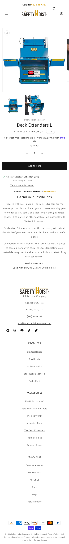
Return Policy (35, 501)
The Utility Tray (34, 415)
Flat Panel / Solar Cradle (34, 408)
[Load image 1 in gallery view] (13, 105)
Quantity (34, 145)
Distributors (34, 472)
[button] (6, 13)
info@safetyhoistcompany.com (34, 323)
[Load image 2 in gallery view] (34, 105)
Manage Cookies (40, 540)
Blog (34, 487)
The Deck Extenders (34, 430)
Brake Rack (34, 381)
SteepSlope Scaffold (34, 373)
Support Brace (34, 444)
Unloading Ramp (34, 423)
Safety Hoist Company (20, 534)
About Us (34, 479)
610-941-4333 (39, 4)
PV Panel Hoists (34, 366)
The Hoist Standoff (34, 401)
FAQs (34, 494)
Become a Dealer (34, 465)
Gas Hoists (34, 359)
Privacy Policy (30, 537)
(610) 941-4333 (49, 191)
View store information (22, 185)
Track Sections (34, 437)
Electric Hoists (34, 351)
